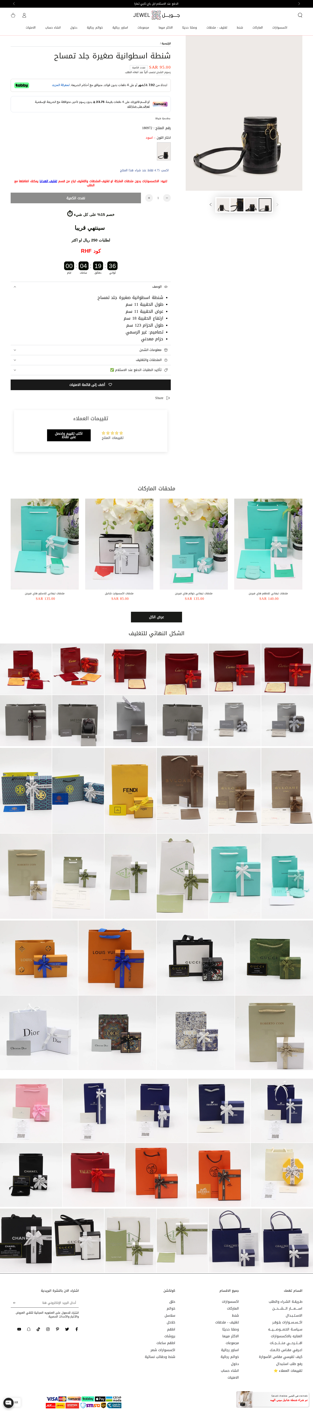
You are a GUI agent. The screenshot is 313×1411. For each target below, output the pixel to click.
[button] (300, 15)
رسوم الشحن (163, 72)
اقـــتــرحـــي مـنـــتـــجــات (286, 1343)
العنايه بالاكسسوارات (286, 1336)
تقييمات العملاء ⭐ (288, 1370)
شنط (235, 1315)
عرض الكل (156, 617)
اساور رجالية (230, 1350)
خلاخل (171, 1322)
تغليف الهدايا (48, 181)
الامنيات (233, 1377)
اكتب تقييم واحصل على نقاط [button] (69, 435)
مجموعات (232, 1343)
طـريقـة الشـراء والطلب (285, 1301)
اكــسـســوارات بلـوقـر (287, 1322)
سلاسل (170, 1315)
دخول (235, 1364)
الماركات (233, 1308)
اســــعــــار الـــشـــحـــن (287, 1308)
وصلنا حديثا (230, 1329)
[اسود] (164, 151)
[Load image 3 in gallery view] (237, 204)
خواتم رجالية (230, 1356)
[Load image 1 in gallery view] (265, 204)
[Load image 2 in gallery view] (251, 204)
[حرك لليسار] (298, 4)
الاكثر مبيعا (230, 1336)
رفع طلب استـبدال (289, 1364)
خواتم (171, 1308)
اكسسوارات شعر (163, 1350)
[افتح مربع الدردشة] (8, 1401)
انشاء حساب (230, 1370)
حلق (172, 1301)
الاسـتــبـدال (294, 1315)
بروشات (169, 1336)
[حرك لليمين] (14, 4)
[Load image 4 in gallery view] (223, 204)
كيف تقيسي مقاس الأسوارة (280, 1356)
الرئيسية (166, 43)
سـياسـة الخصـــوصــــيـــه (285, 1329)
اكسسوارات (230, 1301)
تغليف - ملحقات (227, 1322)
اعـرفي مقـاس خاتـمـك (286, 1350)
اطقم (171, 1329)
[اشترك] (13, 1302)
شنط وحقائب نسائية (160, 1356)
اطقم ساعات (165, 1343)
